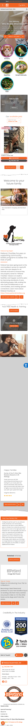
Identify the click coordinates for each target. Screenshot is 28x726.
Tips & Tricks (5, 581)
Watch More (14, 310)
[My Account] (26, 9)
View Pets (14, 107)
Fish (7, 91)
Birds (21, 58)
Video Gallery (4, 716)
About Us (3, 712)
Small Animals (21, 75)
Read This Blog (6, 603)
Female (5, 154)
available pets (16, 116)
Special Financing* (6, 709)
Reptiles (7, 75)
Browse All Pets (10, 167)
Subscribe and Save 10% (15, 1)
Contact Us (4, 714)
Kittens (7, 58)
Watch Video (14, 326)
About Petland (14, 37)
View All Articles (14, 559)
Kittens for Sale (12, 121)
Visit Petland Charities (8, 297)
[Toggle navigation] (3, 5)
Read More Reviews (10, 504)
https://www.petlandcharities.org (13, 293)
